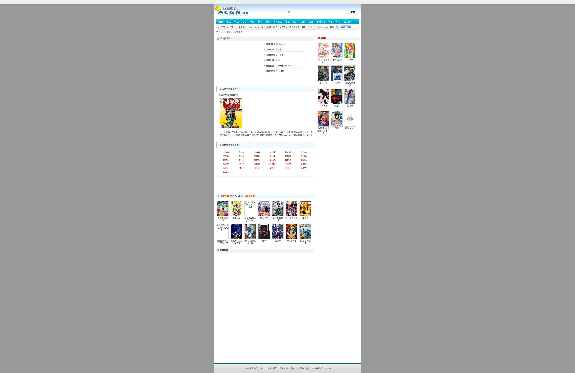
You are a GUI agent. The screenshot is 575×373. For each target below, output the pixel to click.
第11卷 (241, 164)
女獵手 (278, 241)
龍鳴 (337, 128)
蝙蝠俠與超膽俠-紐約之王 (223, 242)
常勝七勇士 (291, 241)
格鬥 (244, 27)
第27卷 (257, 152)
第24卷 (304, 152)
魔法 (275, 27)
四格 (310, 27)
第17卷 (226, 160)
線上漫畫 (290, 368)
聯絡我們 (328, 368)
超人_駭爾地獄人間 (250, 242)
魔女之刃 (323, 83)
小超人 (337, 105)
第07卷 (226, 168)
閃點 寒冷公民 (305, 242)
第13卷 (288, 160)
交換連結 (319, 368)
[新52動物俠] (231, 128)
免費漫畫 (300, 368)
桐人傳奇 (337, 83)
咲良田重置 (337, 60)
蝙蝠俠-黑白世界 (278, 219)
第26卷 (273, 152)
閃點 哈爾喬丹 (350, 84)
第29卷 (279, 66)
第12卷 (226, 164)
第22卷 (241, 156)
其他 (304, 27)
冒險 (232, 27)
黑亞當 (305, 218)
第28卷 (241, 152)
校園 (291, 27)
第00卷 (304, 160)
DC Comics (281, 44)
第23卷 (226, 156)
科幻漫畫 (226, 32)
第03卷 (288, 168)
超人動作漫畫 (291, 218)
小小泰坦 (236, 218)
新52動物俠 (225, 38)
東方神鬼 (283, 27)
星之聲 (350, 105)
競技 (269, 27)
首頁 (218, 32)
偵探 (263, 27)
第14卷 (273, 160)
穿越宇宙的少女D (323, 61)
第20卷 (273, 156)
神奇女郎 (264, 218)
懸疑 (338, 27)
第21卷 (257, 156)
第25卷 (288, 152)
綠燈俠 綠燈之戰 (223, 219)
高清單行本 (223, 27)
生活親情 (318, 27)
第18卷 (304, 156)
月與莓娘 (323, 105)
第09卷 (288, 164)
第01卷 (226, 172)
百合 (326, 27)
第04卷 (273, 168)
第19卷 (288, 156)
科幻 (251, 27)
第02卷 (304, 168)
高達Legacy (350, 128)
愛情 (257, 27)
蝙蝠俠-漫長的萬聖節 (236, 242)
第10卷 (257, 164)
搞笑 (238, 27)
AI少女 (350, 60)
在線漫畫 (279, 368)
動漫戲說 (253, 368)
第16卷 (241, 160)
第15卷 (257, 160)
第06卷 (241, 168)
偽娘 (332, 27)
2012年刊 (272, 164)
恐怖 (297, 27)
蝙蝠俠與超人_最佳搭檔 (250, 219)
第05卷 (257, 168)
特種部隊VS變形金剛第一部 (323, 130)
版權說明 (310, 368)
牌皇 (264, 241)
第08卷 (304, 164)
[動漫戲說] (233, 16)
